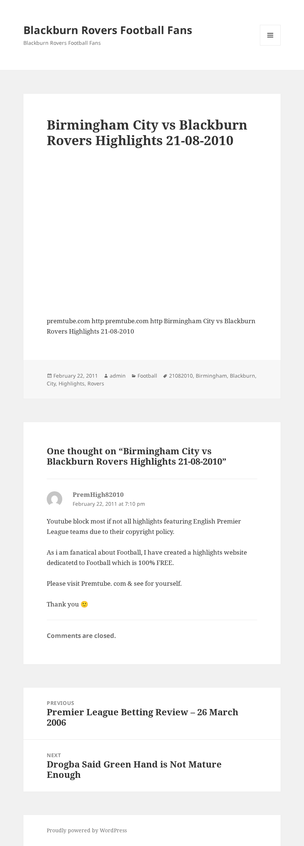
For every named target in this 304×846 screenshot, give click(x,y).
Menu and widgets (270, 45)
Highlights (72, 383)
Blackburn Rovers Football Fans (107, 30)
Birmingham (211, 375)
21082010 (181, 375)
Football (147, 375)
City (51, 383)
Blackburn (242, 375)
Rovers (95, 383)
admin (118, 375)
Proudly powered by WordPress (87, 830)
